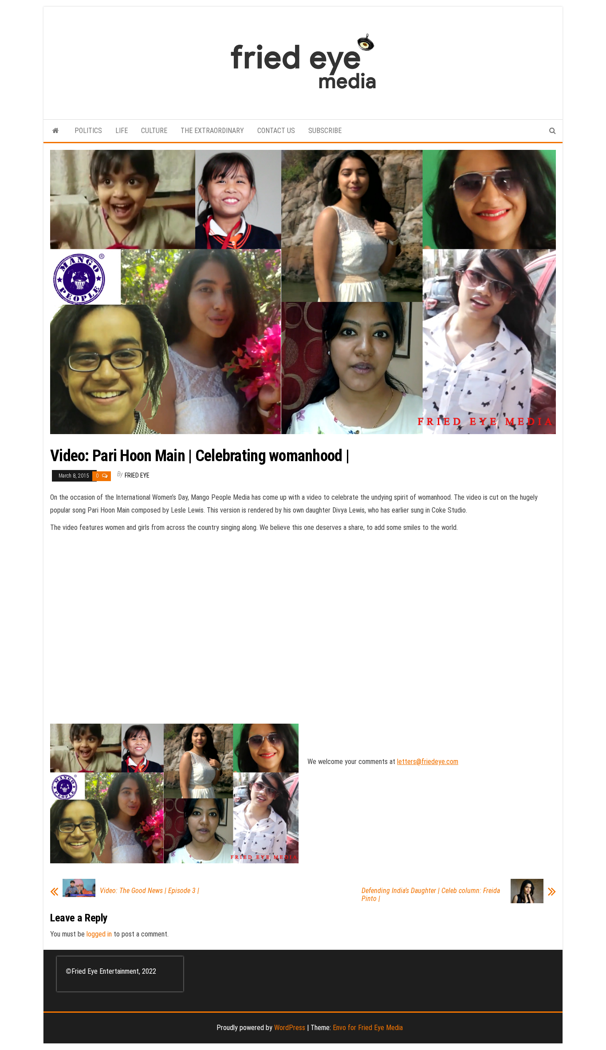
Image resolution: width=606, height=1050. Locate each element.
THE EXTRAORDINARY (212, 130)
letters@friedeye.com (427, 761)
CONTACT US (276, 130)
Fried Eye (137, 475)
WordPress (289, 1027)
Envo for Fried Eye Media (368, 1027)
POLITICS (88, 130)
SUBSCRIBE (325, 130)
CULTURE (154, 130)
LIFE (121, 130)
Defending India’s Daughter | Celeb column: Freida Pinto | (431, 895)
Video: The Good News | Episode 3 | (149, 891)
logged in (99, 934)
